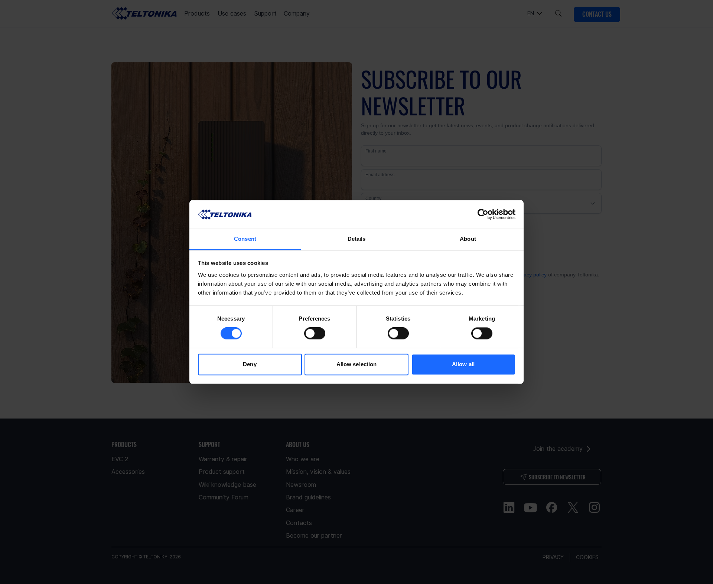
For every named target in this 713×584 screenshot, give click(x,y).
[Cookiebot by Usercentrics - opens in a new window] (482, 214)
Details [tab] (357, 239)
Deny (249, 364)
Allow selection (356, 364)
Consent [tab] (245, 239)
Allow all (463, 364)
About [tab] (468, 239)
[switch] (314, 333)
